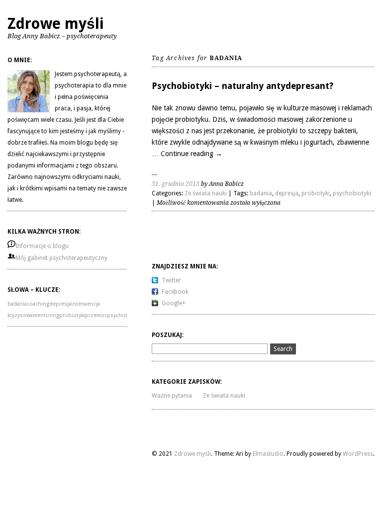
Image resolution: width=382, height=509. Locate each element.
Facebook (175, 291)
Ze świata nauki (206, 193)
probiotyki (72, 315)
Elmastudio (268, 453)
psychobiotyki (124, 315)
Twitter (171, 280)
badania (17, 304)
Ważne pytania (172, 395)
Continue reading (191, 154)
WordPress (358, 453)
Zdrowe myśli (55, 23)
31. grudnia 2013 (175, 183)
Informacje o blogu (42, 246)
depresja (60, 304)
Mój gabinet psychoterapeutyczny (61, 257)
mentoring (46, 315)
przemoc (96, 315)
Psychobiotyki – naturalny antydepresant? (242, 86)
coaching (38, 304)
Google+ (174, 303)
